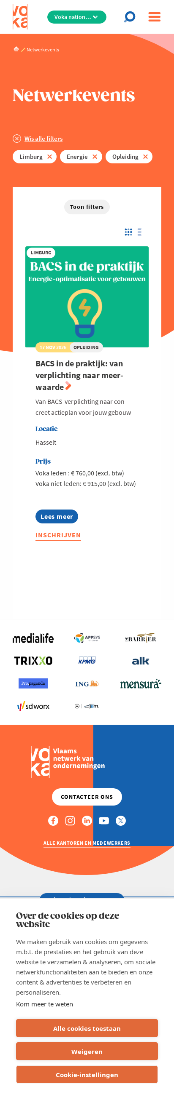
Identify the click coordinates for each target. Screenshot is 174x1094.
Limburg (31, 156)
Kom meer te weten (44, 1004)
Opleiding (125, 156)
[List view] (142, 232)
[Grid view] (128, 232)
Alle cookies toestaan (87, 1028)
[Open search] (132, 17)
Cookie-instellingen (87, 1074)
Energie (77, 156)
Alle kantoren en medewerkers (87, 843)
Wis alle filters (43, 138)
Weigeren (87, 1051)
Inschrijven (58, 535)
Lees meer (59, 517)
